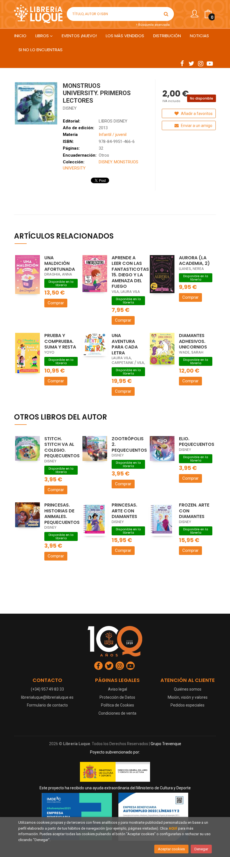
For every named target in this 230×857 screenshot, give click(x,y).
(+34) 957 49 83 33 (47, 689)
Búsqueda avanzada (153, 25)
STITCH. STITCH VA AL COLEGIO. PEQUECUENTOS (62, 447)
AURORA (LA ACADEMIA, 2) (194, 261)
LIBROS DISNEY (113, 121)
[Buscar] (166, 14)
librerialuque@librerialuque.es (47, 697)
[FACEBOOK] (182, 63)
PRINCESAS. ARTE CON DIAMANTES (124, 511)
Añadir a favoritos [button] (196, 113)
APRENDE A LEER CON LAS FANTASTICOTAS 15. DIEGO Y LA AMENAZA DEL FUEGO (130, 272)
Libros (42, 36)
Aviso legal (117, 689)
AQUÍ (173, 828)
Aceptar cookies (171, 849)
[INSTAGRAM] (200, 63)
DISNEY (70, 108)
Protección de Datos (117, 697)
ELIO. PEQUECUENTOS (196, 441)
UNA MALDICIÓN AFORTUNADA (59, 263)
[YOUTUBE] (210, 63)
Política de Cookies (117, 705)
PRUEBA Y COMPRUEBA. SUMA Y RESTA (60, 341)
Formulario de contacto (47, 705)
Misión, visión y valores (188, 697)
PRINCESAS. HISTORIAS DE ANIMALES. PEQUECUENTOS (62, 514)
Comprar (56, 302)
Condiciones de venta (117, 713)
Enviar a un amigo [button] (196, 125)
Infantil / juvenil (113, 134)
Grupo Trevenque (166, 743)
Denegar (201, 849)
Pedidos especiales (187, 705)
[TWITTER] (191, 63)
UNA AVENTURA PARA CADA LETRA (125, 344)
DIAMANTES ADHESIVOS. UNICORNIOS (193, 341)
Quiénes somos (187, 689)
